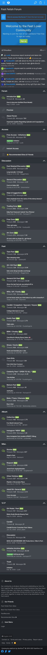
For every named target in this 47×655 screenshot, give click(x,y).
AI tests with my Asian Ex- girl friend (19, 238)
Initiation (13, 141)
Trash (9, 562)
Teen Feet (11, 252)
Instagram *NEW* (14, 431)
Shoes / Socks (12, 345)
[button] (3, 3)
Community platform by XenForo (22, 648)
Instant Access (13, 148)
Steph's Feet (11, 455)
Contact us (5, 639)
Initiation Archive (13, 548)
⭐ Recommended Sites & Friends (20, 155)
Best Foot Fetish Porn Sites (10, 610)
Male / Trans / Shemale (16, 398)
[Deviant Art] (6, 651)
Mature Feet (11, 385)
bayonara (22, 299)
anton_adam (21, 529)
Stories (9, 449)
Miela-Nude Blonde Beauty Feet (17, 514)
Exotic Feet (11, 318)
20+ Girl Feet (12, 265)
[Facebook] (2, 651)
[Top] (12, 643)
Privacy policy (27, 639)
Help (3, 643)
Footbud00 (10, 61)
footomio (20, 124)
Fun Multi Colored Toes (15, 423)
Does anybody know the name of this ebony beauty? (24, 199)
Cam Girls (10, 358)
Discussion (6, 161)
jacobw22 (9, 68)
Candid (9, 522)
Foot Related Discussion (16, 166)
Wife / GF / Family (14, 292)
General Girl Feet (13, 278)
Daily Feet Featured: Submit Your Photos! (20, 212)
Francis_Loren (21, 543)
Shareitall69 (10, 84)
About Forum (12, 116)
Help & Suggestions (14, 193)
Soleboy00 (22, 259)
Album (4, 412)
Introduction (11, 96)
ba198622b (20, 366)
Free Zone (11, 219)
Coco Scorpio (11, 495)
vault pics (10, 391)
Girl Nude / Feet (13, 508)
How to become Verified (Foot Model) (19, 102)
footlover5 (24, 286)
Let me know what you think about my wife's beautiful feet (26, 297)
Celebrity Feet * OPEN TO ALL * (19, 372)
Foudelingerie (27, 326)
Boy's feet (10, 404)
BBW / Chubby (12, 332)
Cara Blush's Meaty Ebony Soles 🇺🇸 (18, 337)
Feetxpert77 (27, 214)
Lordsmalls (27, 438)
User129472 (10, 73)
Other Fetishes (12, 476)
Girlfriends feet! (15, 554)
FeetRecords (5, 613)
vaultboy (20, 201)
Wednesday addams (29, 406)
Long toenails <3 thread (15, 172)
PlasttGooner (26, 484)
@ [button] (5, 55)
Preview (10, 110)
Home (8, 643)
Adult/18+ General (14, 489)
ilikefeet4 (20, 457)
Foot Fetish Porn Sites (8, 606)
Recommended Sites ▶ (9, 617)
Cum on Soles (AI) (13, 185)
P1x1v (25, 240)
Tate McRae (11, 377)
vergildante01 (28, 470)
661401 (25, 353)
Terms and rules (15, 639)
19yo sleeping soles (13, 257)
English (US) (7, 636)
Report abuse (37, 639)
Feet (3, 246)
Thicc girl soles (12, 225)
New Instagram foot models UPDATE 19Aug (21, 436)
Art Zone (10, 233)
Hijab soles (10, 324)
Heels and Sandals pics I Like (16, 351)
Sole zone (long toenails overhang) (18, 271)
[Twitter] (9, 651)
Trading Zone (12, 206)
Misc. (4, 444)
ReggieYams (24, 174)
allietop (19, 516)
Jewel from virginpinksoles (16, 469)
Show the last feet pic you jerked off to (20, 284)
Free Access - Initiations (16, 135)
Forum (4, 91)
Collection (11, 417)
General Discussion (14, 180)
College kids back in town (15, 311)
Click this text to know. (25, 17)
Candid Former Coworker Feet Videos (19, 527)
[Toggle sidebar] (44, 2)
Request (10, 463)
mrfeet (25, 313)
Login (3, 626)
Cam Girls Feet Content (15, 364)
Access (5, 129)
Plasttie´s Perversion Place (16, 482)
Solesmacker (25, 187)
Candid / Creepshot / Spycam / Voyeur (22, 305)
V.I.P (4, 503)
